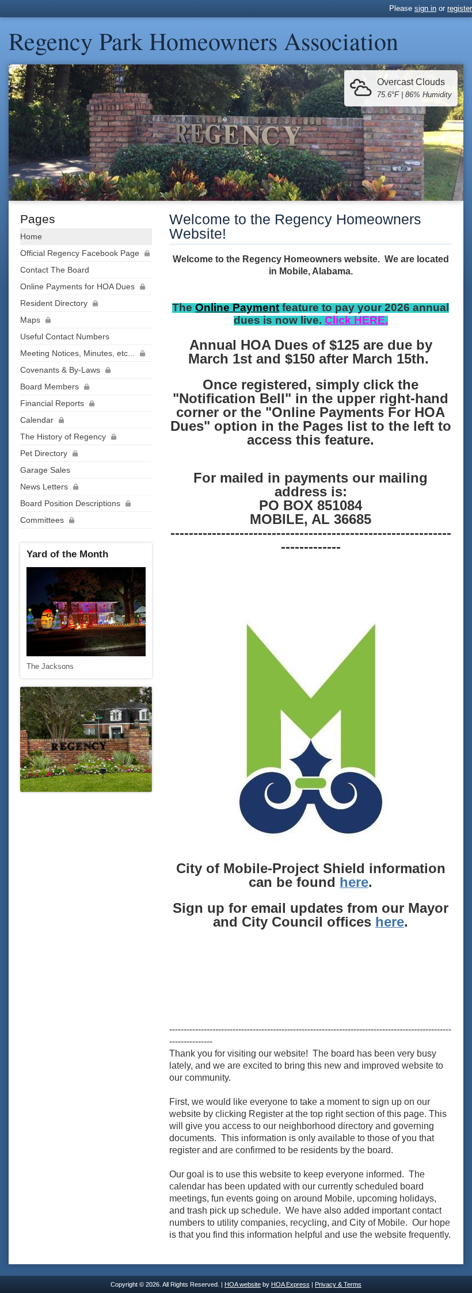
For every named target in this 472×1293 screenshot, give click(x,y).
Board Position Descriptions (70, 503)
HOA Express (290, 1284)
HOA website (242, 1284)
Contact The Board (54, 269)
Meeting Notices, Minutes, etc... (77, 353)
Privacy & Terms (338, 1284)
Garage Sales (45, 470)
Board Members (49, 386)
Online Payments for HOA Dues (77, 286)
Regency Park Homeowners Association (203, 41)
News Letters (44, 486)
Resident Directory (53, 303)
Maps (30, 319)
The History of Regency (63, 436)
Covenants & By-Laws (60, 369)
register (459, 8)
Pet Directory (43, 453)
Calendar (37, 419)
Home (31, 236)
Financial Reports (52, 403)
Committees (42, 520)
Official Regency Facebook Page (79, 253)
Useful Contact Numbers (64, 336)
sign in (425, 8)
